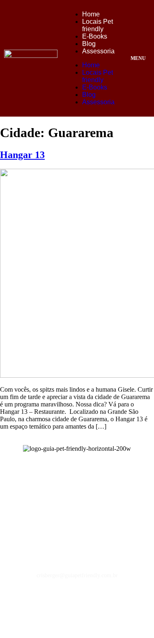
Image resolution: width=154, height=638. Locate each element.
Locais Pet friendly (97, 25)
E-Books (94, 36)
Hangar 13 (22, 154)
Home (91, 14)
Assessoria (98, 51)
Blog (89, 43)
